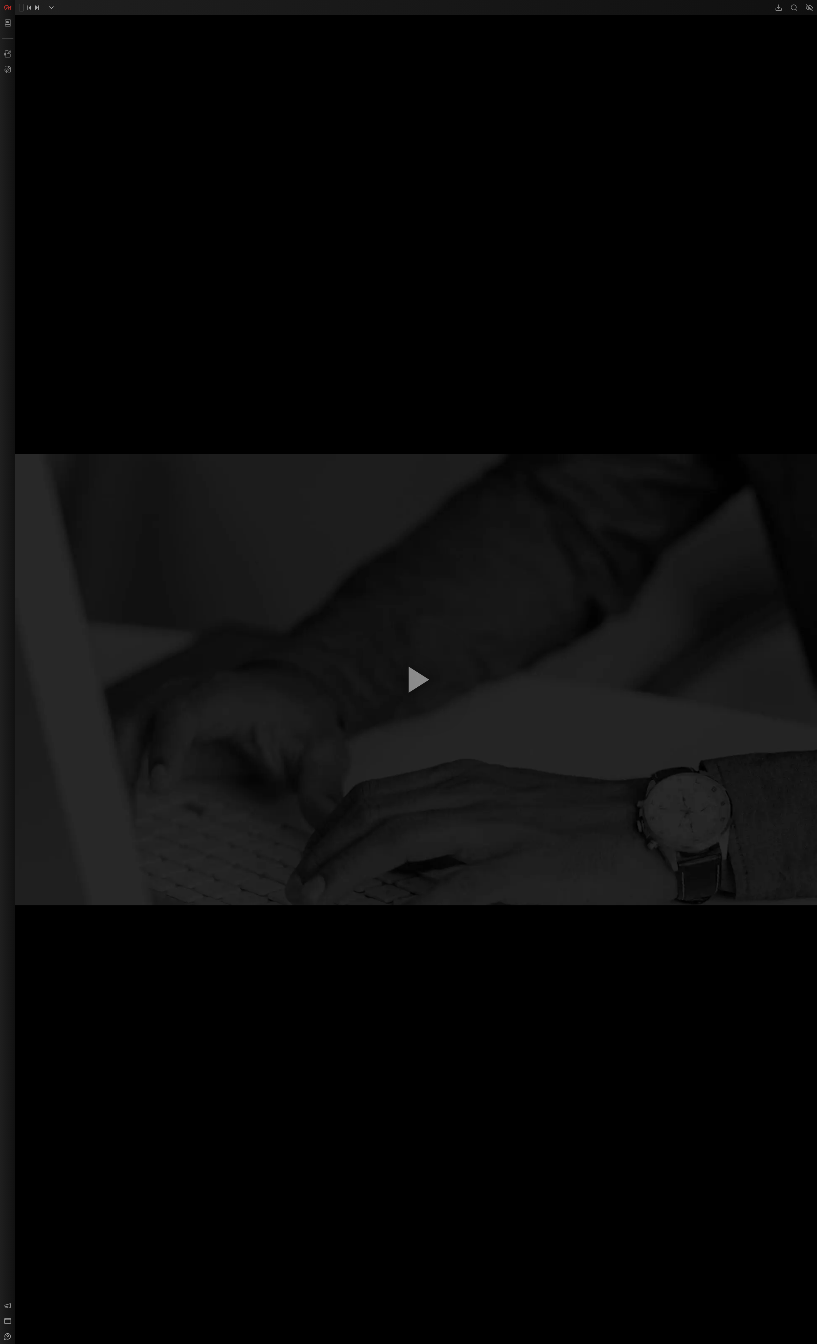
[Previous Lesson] (29, 7)
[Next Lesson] (37, 7)
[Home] (7, 7)
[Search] (794, 7)
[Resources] (778, 7)
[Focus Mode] (809, 7)
